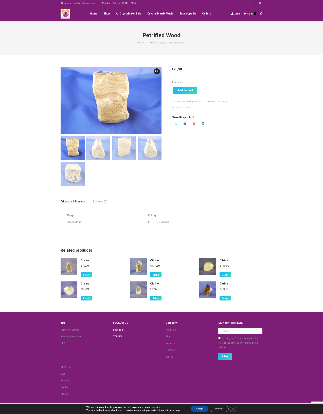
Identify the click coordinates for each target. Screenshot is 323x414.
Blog (168, 336)
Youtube (117, 336)
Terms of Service (70, 329)
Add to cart (185, 90)
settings (175, 410)
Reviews (170, 343)
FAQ (63, 343)
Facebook (118, 329)
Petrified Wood (183, 107)
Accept (199, 408)
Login (237, 13)
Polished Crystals (189, 101)
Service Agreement (71, 336)
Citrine (85, 260)
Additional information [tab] (73, 201)
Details (86, 275)
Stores (169, 356)
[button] (157, 71)
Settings (219, 408)
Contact (170, 350)
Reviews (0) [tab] (100, 201)
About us (171, 329)
